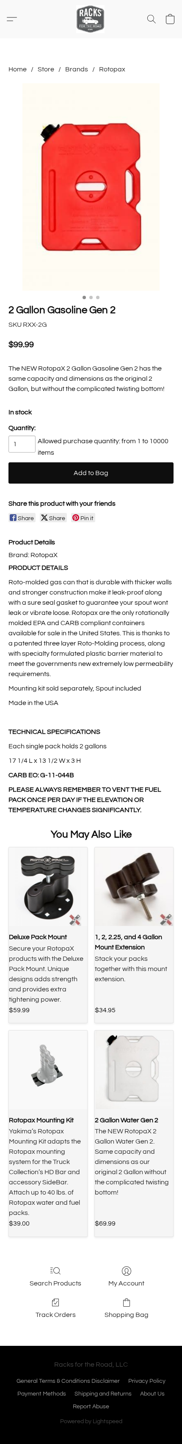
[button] (91, 19)
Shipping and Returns (103, 1394)
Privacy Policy (146, 1381)
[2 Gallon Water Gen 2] (134, 1070)
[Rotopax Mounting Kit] (48, 1070)
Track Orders (56, 1314)
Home (17, 69)
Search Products (55, 1283)
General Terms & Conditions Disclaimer (68, 1381)
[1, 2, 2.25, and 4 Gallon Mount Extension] (134, 886)
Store (46, 69)
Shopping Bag (127, 1314)
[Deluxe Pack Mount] (48, 886)
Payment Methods (41, 1394)
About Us (152, 1394)
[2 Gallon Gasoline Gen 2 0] (91, 187)
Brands (76, 69)
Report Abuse (91, 1407)
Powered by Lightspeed (91, 1421)
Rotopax (112, 69)
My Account (126, 1283)
